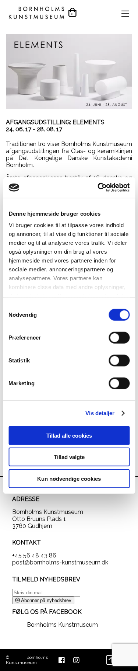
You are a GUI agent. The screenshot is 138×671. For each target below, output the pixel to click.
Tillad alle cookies (69, 435)
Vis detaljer (99, 413)
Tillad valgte (69, 457)
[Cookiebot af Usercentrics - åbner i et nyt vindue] (98, 187)
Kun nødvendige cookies (69, 478)
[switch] (119, 337)
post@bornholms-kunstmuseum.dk (60, 562)
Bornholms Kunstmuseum (62, 624)
